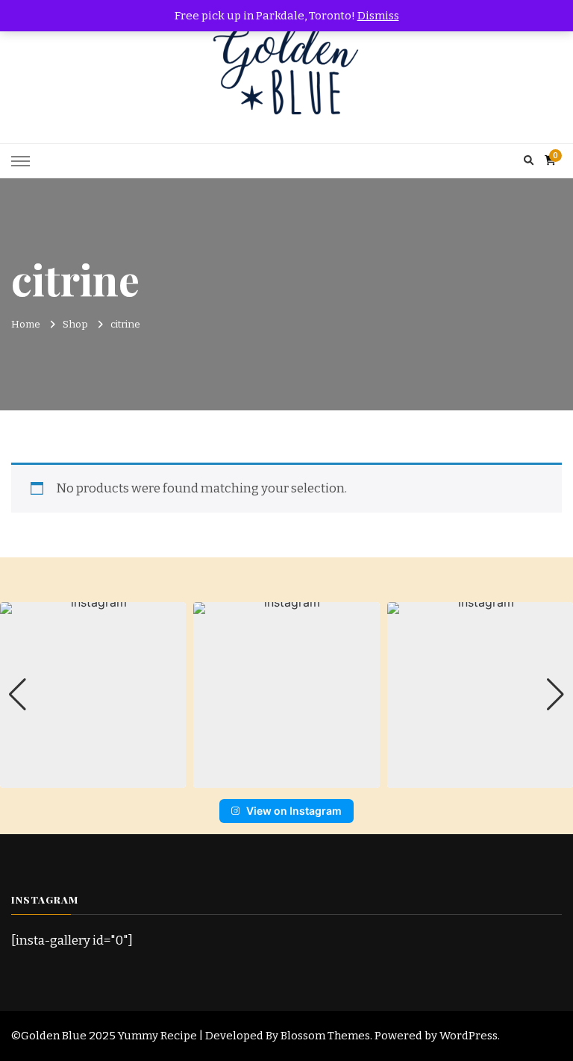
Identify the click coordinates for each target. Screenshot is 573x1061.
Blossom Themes (325, 1035)
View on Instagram (294, 810)
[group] (93, 695)
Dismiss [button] (378, 15)
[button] (286, 777)
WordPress (468, 1035)
